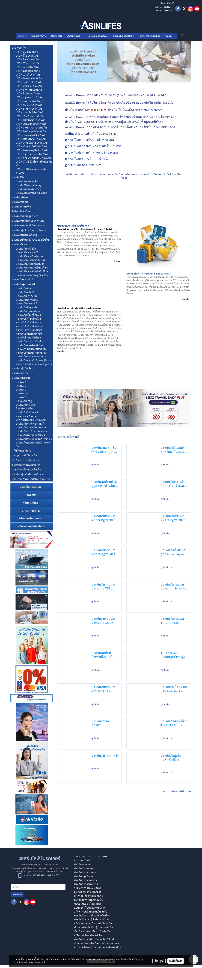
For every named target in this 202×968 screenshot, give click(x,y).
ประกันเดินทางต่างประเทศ (30, 260)
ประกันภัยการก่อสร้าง (28, 311)
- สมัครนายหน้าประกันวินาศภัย (90, 911)
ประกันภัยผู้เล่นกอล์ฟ (23, 284)
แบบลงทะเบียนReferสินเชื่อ (26, 469)
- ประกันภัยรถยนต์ (83, 868)
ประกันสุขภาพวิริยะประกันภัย (28, 220)
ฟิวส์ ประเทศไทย (25, 408)
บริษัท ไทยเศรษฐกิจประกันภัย (32, 150)
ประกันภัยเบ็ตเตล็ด (97, 36)
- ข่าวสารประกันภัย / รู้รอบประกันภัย (93, 927)
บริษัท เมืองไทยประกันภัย (30, 116)
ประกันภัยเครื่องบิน (26, 296)
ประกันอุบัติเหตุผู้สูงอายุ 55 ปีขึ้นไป (30, 239)
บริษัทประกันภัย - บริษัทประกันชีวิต (31, 479)
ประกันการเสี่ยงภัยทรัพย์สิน (31, 349)
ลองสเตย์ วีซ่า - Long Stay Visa (32, 275)
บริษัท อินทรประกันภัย (28, 93)
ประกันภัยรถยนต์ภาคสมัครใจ (88, 158)
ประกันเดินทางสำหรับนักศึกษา (32, 271)
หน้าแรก (22, 36)
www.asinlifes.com (29, 864)
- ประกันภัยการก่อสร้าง (85, 880)
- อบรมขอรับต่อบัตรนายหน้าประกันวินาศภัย (97, 947)
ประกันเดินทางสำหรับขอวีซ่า (32, 267)
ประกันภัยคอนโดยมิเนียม (30, 345)
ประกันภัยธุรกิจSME (27, 299)
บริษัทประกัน (19, 47)
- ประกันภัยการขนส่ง (84, 872)
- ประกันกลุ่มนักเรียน (84, 876)
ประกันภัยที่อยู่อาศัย (26, 307)
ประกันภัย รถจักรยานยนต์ (30, 423)
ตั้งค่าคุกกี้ (158, 960)
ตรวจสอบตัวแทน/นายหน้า (26, 465)
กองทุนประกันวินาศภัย (24, 455)
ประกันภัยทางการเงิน (27, 303)
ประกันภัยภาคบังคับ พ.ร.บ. (86, 165)
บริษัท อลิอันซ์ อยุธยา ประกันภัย (33, 158)
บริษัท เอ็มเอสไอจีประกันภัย (31, 135)
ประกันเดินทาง (74, 36)
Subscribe (17, 894)
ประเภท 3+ (22, 397)
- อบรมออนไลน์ (81, 860)
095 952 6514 (169, 7)
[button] (182, 36)
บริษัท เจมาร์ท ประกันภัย (29, 101)
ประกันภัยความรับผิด (23, 279)
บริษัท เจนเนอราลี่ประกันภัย (31, 123)
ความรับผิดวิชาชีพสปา (28, 322)
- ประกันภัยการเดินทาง (85, 884)
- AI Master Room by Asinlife (87, 935)
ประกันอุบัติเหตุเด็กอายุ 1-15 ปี (28, 235)
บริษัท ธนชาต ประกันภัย (29, 108)
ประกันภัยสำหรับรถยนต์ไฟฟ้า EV (34, 438)
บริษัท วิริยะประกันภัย (27, 63)
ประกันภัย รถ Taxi (25, 404)
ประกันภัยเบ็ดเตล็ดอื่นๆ (28, 315)
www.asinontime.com (49, 864)
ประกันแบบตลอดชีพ (27, 181)
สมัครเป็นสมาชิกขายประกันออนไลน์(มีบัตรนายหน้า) (120, 174)
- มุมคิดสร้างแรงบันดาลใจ (87, 892)
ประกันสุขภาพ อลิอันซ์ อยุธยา (28, 225)
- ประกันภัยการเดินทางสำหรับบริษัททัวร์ (95, 939)
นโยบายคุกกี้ (39, 962)
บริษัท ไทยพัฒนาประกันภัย (30, 120)
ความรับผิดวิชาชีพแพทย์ (29, 326)
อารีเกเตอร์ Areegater (27, 416)
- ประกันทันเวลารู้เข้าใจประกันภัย (91, 919)
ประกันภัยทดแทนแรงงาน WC (32, 356)
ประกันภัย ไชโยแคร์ (27, 412)
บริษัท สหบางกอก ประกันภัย (31, 127)
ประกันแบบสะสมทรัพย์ (28, 189)
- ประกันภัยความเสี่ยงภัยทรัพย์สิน (91, 915)
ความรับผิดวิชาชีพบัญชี (29, 330)
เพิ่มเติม (169, 36)
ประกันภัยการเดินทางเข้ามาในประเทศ (94, 146)
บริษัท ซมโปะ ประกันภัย (29, 105)
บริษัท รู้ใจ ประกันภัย (27, 55)
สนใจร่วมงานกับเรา (77, 174)
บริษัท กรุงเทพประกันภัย (29, 97)
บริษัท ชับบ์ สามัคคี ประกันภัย (32, 146)
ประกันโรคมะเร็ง (21, 206)
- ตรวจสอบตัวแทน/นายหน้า (88, 899)
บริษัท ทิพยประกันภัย (27, 59)
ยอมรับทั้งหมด (175, 960)
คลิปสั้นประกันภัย (21, 450)
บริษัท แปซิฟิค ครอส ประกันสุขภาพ (31, 171)
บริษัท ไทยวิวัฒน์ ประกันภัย (31, 139)
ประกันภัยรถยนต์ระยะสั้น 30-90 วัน (33, 444)
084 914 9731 (54, 875)
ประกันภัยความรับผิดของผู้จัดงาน (34, 360)
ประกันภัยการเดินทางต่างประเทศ (91, 140)
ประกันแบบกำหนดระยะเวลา (31, 193)
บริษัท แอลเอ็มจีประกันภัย (30, 112)
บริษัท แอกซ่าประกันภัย (29, 86)
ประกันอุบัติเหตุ (20, 197)
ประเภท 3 (21, 389)
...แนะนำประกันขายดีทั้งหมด (173, 791)
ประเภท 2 (21, 386)
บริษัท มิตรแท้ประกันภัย (29, 89)
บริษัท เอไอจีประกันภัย (28, 74)
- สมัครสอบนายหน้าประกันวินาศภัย (92, 923)
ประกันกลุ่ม (56, 36)
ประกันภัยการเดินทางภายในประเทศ (93, 152)
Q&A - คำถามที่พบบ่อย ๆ (25, 460)
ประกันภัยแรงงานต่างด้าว (30, 341)
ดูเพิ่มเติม (96, 465)
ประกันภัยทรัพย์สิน (26, 292)
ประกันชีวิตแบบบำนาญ (28, 185)
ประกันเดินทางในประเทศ (30, 256)
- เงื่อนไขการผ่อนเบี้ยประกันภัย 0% (91, 931)
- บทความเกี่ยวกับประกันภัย (88, 896)
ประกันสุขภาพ (38, 36)
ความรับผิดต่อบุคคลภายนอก (31, 352)
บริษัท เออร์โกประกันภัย (29, 82)
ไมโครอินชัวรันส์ (21, 211)
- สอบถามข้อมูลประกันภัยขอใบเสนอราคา (96, 943)
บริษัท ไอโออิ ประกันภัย (29, 78)
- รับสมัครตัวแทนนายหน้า (87, 888)
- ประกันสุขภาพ (81, 864)
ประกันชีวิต (18, 177)
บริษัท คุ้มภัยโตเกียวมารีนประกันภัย (34, 163)
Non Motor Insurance (148, 109)
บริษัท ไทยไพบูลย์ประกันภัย (31, 131)
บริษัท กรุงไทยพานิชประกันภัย (32, 154)
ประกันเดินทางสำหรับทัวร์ (30, 263)
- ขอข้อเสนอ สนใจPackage (87, 903)
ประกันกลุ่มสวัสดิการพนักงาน (28, 474)
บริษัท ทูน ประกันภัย (27, 52)
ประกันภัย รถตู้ (24, 401)
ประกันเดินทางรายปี (27, 252)
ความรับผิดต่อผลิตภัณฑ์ (29, 333)
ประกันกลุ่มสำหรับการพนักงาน (29, 230)
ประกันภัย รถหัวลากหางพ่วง (31, 431)
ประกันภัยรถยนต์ (21, 377)
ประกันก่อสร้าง (20, 373)
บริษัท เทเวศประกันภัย (28, 67)
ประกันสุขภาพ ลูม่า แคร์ (25, 216)
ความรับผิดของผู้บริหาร (29, 337)
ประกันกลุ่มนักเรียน (22, 368)
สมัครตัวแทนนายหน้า (150, 36)
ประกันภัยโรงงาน (25, 288)
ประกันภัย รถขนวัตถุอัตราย (31, 427)
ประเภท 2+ (22, 393)
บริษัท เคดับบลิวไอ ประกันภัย (32, 142)
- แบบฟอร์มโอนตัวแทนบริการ (89, 907)
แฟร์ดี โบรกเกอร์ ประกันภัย (31, 420)
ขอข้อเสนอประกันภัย (123, 36)
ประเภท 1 (21, 382)
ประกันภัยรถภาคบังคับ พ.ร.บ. (32, 435)
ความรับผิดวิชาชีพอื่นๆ (28, 318)
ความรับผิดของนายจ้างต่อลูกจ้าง (34, 364)
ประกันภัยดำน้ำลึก (26, 248)
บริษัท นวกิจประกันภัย (28, 71)
